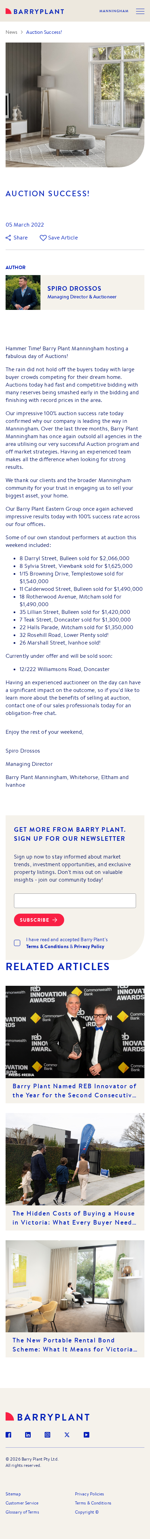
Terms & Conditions (93, 1503)
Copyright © (87, 1512)
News (11, 32)
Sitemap (13, 1493)
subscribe (34, 919)
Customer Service (22, 1503)
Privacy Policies (89, 1493)
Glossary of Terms (22, 1512)
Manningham (114, 11)
